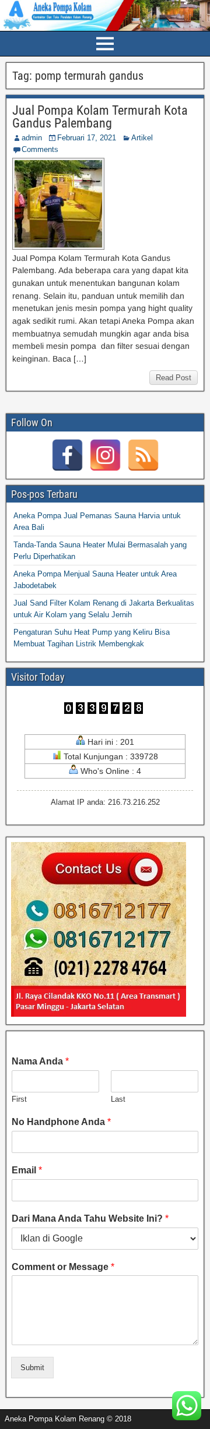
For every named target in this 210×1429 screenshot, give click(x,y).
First (19, 1099)
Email (27, 1170)
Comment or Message (63, 1267)
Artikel (142, 137)
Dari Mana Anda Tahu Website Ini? (90, 1218)
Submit (32, 1367)
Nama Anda (40, 1061)
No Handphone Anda (61, 1122)
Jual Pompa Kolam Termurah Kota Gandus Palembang (100, 116)
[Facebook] (67, 455)
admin (32, 137)
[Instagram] (105, 455)
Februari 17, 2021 (86, 137)
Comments (40, 149)
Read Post (173, 377)
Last (118, 1099)
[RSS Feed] (143, 455)
